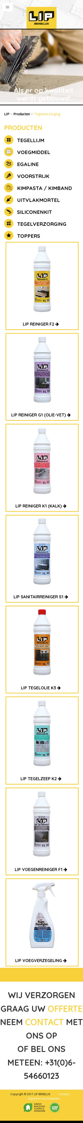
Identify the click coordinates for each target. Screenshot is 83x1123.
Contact (64, 1094)
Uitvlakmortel (38, 200)
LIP (6, 114)
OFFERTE (65, 1008)
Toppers (28, 236)
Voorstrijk (32, 176)
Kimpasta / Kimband (44, 188)
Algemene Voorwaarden (44, 1098)
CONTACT (44, 1022)
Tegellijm (30, 140)
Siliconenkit (34, 212)
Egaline (27, 164)
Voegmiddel (33, 152)
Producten (21, 114)
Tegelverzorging (41, 224)
